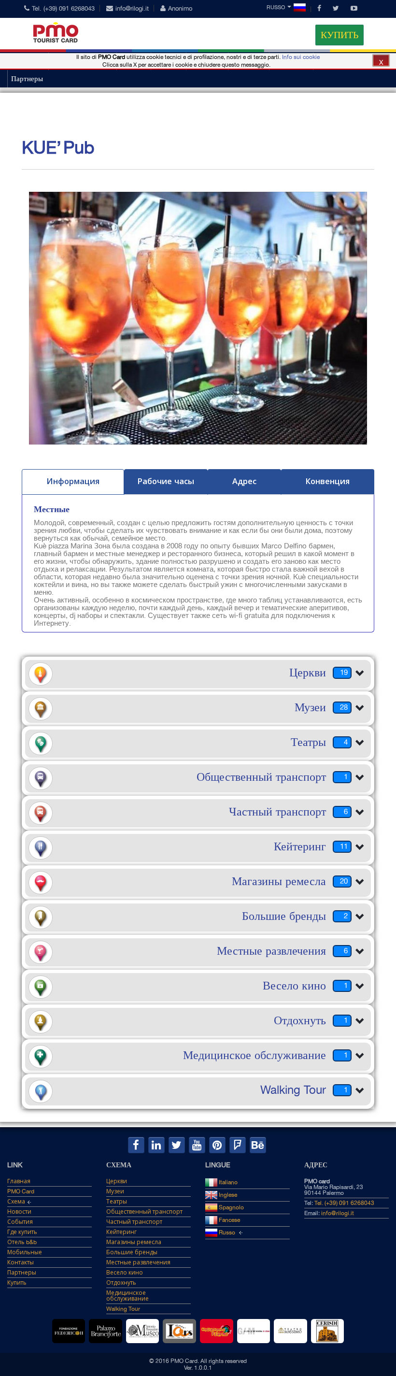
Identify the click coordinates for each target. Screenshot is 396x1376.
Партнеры (27, 78)
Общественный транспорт (144, 1211)
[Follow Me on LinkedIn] (156, 1145)
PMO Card (20, 1191)
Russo (276, 7)
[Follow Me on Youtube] (197, 1145)
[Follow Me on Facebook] (136, 1145)
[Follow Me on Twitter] (177, 1145)
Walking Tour (123, 1308)
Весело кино (124, 1272)
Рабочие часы (165, 481)
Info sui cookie (301, 57)
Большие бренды (131, 1252)
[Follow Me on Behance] (258, 1145)
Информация (72, 481)
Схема (16, 1201)
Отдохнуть (121, 1282)
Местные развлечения (138, 1262)
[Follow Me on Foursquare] (237, 1145)
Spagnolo (230, 1207)
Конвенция (327, 481)
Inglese (227, 1194)
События (20, 1221)
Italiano (227, 1182)
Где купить (22, 1232)
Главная (18, 1181)
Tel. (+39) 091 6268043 (63, 8)
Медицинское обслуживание (127, 1296)
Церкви (116, 1181)
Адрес (244, 481)
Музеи (115, 1191)
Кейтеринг (121, 1232)
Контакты (20, 1262)
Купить (339, 35)
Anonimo (180, 8)
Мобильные (24, 1252)
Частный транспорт (134, 1221)
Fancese (228, 1220)
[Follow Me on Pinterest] (217, 1145)
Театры (116, 1201)
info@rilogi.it (132, 8)
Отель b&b (22, 1242)
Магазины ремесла (133, 1242)
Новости (19, 1211)
